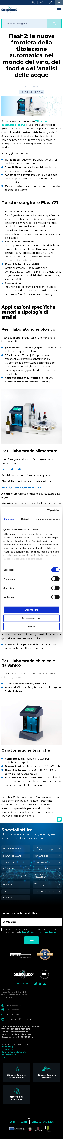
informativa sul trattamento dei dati (38, 932)
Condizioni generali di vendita (13, 1052)
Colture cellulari (12, 856)
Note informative (8, 1055)
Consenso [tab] (9, 519)
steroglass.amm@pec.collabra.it (19, 1019)
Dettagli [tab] (25, 519)
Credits (4, 1057)
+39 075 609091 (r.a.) (14, 1005)
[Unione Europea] (17, 1129)
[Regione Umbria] (37, 1129)
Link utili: (31, 1118)
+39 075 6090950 (12, 1010)
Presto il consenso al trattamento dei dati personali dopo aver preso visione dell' (31, 930)
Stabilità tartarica (44, 891)
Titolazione (9, 898)
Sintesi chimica (10, 891)
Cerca (54, 23)
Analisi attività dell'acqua (42, 884)
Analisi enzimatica (12, 849)
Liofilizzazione (42, 868)
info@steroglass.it (13, 1014)
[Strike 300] (45, 954)
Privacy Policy (7, 1047)
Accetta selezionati (31, 618)
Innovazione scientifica (32, 92)
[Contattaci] (59, 819)
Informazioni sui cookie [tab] (47, 519)
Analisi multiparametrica (43, 848)
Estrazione (9, 862)
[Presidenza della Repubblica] (28, 1129)
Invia (31, 940)
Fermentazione (11, 868)
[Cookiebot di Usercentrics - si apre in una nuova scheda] (47, 511)
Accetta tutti (31, 610)
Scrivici (50, 2)
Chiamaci (42, 2)
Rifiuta (31, 626)
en (59, 2)
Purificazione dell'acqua (41, 875)
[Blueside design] (21, 955)
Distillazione (41, 856)
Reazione (7, 884)
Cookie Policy (7, 1049)
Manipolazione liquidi (14, 876)
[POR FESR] (48, 1129)
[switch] (55, 578)
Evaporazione (41, 862)
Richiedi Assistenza (33, 2)
